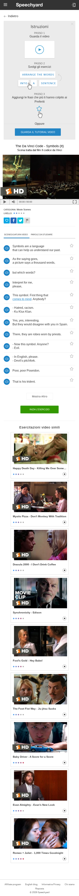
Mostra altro (39, 396)
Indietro (13, 16)
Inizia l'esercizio (39, 409)
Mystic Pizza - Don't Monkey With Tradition (39, 516)
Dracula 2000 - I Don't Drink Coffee (34, 564)
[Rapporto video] (27, 220)
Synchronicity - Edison (27, 612)
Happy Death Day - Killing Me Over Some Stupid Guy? (40, 468)
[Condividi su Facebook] (13, 220)
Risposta (39, 888)
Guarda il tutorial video (38, 132)
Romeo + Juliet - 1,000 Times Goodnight (38, 852)
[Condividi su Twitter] (20, 220)
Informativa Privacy (51, 884)
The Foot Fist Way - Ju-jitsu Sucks (34, 708)
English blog (31, 884)
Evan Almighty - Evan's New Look (34, 804)
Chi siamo (70, 884)
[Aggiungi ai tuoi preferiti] (7, 220)
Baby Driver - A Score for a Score (33, 756)
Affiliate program (13, 884)
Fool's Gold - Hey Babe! (28, 660)
